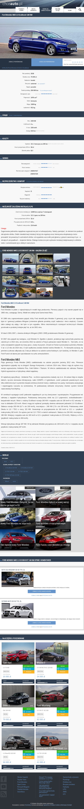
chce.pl (12, 3)
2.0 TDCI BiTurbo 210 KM (12, 475)
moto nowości (33, 9)
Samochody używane (71, 777)
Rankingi (66, 779)
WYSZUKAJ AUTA (47, 595)
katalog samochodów (46, 9)
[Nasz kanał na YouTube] (3, 790)
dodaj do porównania (46, 61)
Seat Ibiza (21, 792)
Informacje (64, 805)
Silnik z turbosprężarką (15, 115)
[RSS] (3, 797)
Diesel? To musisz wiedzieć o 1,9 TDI (46, 778)
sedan (14, 481)
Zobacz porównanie (16, 61)
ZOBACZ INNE (35, 595)
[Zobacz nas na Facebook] (3, 782)
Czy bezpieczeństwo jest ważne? (35, 181)
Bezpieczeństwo (69, 784)
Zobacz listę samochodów (42, 591)
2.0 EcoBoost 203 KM (27, 468)
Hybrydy (66, 787)
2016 (5, 461)
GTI (64, 794)
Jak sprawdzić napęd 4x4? (46, 795)
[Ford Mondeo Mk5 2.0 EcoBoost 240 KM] (10, 263)
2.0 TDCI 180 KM (23, 471)
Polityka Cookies (55, 805)
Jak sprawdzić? (41, 83)
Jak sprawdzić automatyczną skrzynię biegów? (45, 786)
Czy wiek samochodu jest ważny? (47, 791)
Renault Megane (23, 787)
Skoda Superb (22, 777)
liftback (7, 481)
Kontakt (70, 805)
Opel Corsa (21, 784)
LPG (64, 789)
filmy (70, 10)
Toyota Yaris (21, 779)
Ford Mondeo (22, 782)
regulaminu (46, 805)
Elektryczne (67, 782)
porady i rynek (21, 9)
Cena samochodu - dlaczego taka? (46, 782)
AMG (65, 792)
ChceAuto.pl (28, 805)
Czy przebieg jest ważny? (46, 90)
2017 (11, 461)
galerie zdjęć (57, 9)
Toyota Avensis (22, 789)
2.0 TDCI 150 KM (9, 471)
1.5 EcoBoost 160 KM (11, 468)
